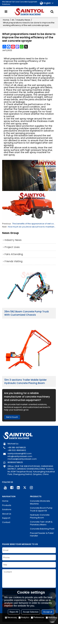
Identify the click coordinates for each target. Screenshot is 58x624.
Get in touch (12, 417)
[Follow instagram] (31, 487)
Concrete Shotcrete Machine (40, 502)
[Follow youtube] (5, 487)
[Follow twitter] (24, 487)
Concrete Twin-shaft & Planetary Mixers (41, 523)
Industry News (23, 20)
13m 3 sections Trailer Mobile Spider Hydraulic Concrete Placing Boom (25, 381)
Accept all (47, 612)
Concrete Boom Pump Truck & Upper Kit (41, 509)
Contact (6, 522)
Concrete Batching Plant (42, 528)
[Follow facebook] (11, 487)
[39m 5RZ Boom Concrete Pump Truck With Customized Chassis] (29, 288)
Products (6, 505)
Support (6, 518)
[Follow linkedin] (18, 487)
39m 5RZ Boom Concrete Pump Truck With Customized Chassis (26, 313)
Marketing (52, 617)
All (13, 20)
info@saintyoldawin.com (20, 456)
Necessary (12, 617)
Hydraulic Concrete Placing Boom (39, 516)
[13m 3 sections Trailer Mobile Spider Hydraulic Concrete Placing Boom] (29, 349)
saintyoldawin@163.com (20, 453)
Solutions (6, 509)
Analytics (25, 617)
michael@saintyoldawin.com (22, 459)
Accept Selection (30, 612)
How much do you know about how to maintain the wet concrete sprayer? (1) (32, 226)
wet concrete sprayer (16, 63)
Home (6, 20)
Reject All (14, 612)
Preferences (38, 617)
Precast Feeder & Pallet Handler (42, 534)
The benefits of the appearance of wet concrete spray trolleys (34, 223)
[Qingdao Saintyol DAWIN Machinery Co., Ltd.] (29, 11)
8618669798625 (15, 462)
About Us (6, 513)
